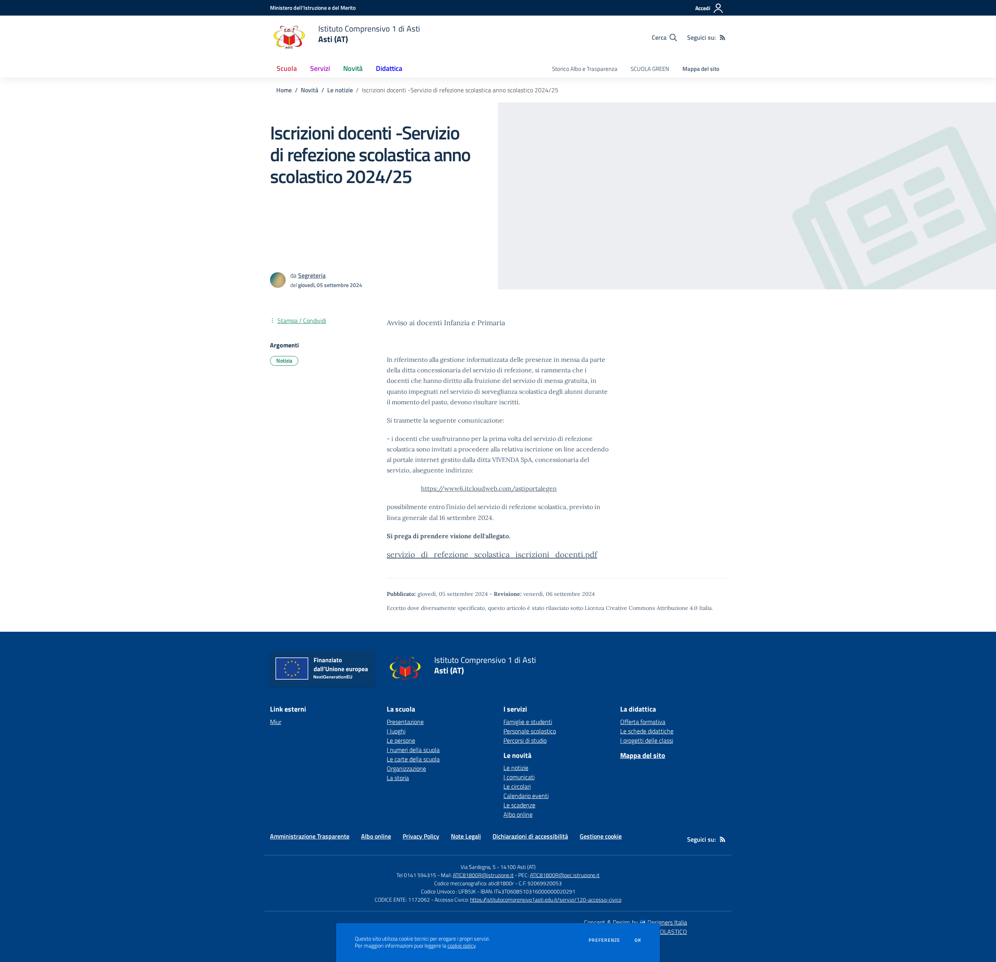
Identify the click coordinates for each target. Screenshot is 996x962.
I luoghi (396, 731)
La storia (398, 777)
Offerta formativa (642, 721)
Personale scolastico (529, 731)
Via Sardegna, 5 (478, 867)
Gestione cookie (601, 836)
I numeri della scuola (413, 749)
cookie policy (461, 945)
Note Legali (466, 836)
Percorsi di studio (525, 740)
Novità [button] (353, 68)
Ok (638, 940)
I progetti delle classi (646, 740)
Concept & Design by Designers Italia (635, 922)
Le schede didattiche (646, 731)
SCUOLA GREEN (650, 68)
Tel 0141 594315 (416, 875)
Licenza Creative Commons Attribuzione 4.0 (641, 607)
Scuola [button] (287, 68)
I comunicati (519, 777)
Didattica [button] (389, 68)
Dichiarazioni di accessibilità (530, 836)
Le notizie (340, 90)
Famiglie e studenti (527, 721)
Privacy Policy (421, 836)
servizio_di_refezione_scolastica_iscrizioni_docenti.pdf (492, 554)
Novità (309, 90)
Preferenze (604, 940)
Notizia (284, 360)
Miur (275, 721)
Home (284, 90)
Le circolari (517, 786)
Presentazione (405, 721)
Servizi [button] (320, 68)
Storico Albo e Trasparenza (584, 68)
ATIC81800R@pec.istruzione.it (565, 875)
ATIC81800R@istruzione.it (483, 875)
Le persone (401, 740)
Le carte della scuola (413, 759)
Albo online (518, 814)
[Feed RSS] (722, 37)
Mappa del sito (700, 68)
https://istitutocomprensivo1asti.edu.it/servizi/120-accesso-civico (545, 899)
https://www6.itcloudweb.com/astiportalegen (489, 488)
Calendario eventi (526, 795)
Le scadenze (519, 805)
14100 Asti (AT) (518, 867)
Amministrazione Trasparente (309, 836)
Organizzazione (406, 768)
